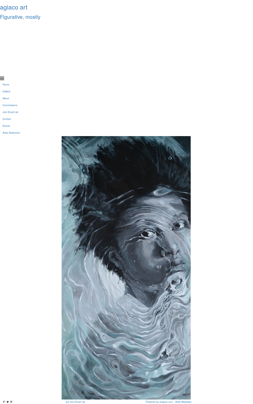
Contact (7, 59)
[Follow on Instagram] (11, 401)
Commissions (10, 45)
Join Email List (10, 52)
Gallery (6, 31)
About (6, 38)
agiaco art (13, 6)
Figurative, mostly (20, 16)
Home (6, 24)
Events (6, 66)
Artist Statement (11, 72)
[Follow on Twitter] (7, 401)
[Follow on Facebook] (4, 401)
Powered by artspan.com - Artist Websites (168, 401)
